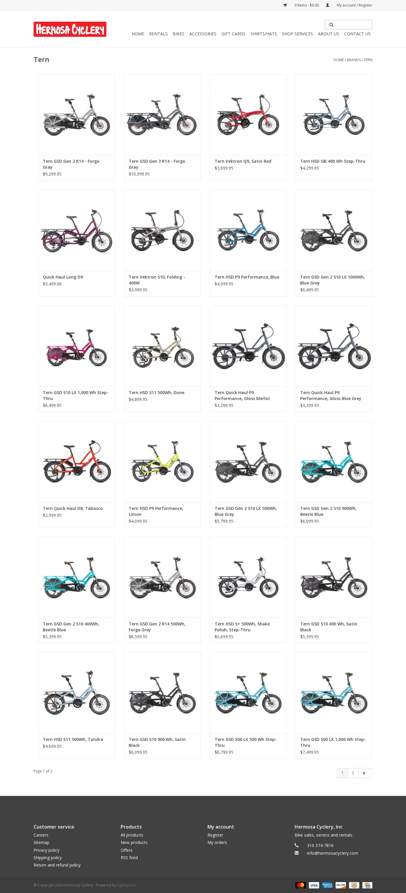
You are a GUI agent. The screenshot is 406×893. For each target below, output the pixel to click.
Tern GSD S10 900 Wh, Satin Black (157, 742)
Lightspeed (126, 885)
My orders (217, 842)
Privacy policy (46, 850)
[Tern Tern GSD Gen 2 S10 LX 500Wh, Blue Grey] (248, 461)
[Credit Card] (366, 884)
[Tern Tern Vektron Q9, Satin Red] (248, 114)
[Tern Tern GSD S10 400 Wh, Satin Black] (333, 577)
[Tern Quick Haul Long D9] (76, 230)
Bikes (178, 34)
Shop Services (297, 34)
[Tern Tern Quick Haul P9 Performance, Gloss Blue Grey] (333, 346)
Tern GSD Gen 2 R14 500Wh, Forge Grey (157, 627)
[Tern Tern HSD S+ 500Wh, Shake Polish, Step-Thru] (248, 577)
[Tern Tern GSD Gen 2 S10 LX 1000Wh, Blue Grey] (333, 230)
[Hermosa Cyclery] (70, 29)
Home (138, 34)
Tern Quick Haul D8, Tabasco (73, 508)
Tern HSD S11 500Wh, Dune (156, 392)
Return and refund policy (57, 865)
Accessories (202, 34)
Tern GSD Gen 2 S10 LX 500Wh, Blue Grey (246, 511)
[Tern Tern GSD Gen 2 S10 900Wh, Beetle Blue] (333, 461)
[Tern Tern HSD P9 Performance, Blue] (248, 230)
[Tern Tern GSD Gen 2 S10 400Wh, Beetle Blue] (76, 577)
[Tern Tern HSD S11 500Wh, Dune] (162, 346)
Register (215, 835)
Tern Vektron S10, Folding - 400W (157, 280)
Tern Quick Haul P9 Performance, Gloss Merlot (242, 395)
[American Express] (326, 884)
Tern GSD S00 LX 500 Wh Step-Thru (246, 742)
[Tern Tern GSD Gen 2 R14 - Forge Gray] (76, 114)
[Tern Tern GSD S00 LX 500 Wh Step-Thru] (248, 692)
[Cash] (353, 884)
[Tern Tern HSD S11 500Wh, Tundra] (76, 692)
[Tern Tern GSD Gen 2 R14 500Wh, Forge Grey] (162, 577)
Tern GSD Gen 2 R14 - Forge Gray (71, 164)
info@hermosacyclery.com (332, 853)
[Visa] (313, 884)
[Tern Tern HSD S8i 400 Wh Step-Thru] (333, 114)
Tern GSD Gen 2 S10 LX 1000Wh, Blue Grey (332, 280)
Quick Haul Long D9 (63, 277)
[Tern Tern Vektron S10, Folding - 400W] (162, 230)
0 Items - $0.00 (307, 5)
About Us (328, 34)
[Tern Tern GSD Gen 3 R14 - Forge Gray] (162, 114)
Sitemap (41, 842)
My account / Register (354, 5)
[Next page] (365, 773)
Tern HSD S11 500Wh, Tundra (73, 739)
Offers (127, 850)
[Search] (331, 24)
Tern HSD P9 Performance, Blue (247, 277)
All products (132, 835)
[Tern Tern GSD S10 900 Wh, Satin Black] (162, 692)
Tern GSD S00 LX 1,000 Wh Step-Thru (333, 742)
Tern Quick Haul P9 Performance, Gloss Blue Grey (330, 395)
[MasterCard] (300, 884)
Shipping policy (48, 857)
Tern (368, 59)
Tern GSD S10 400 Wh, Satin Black (328, 627)
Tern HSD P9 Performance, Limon (156, 511)
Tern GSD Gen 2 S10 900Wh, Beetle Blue (328, 511)
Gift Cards (233, 34)
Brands (354, 59)
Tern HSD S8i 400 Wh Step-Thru (332, 161)
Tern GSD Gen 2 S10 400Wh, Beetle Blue (71, 627)
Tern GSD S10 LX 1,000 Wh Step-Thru (75, 395)
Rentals (158, 34)
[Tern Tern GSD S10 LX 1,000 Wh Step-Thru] (76, 346)
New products (134, 842)
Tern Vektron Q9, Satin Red (243, 161)
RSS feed (129, 857)
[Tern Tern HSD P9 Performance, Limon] (162, 461)
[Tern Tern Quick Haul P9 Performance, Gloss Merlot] (248, 346)
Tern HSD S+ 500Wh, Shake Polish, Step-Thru (242, 627)
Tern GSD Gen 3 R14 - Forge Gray (157, 164)
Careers (41, 835)
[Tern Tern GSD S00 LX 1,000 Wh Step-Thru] (333, 692)
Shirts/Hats (264, 34)
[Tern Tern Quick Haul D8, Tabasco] (76, 461)
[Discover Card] (340, 884)
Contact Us (357, 34)
